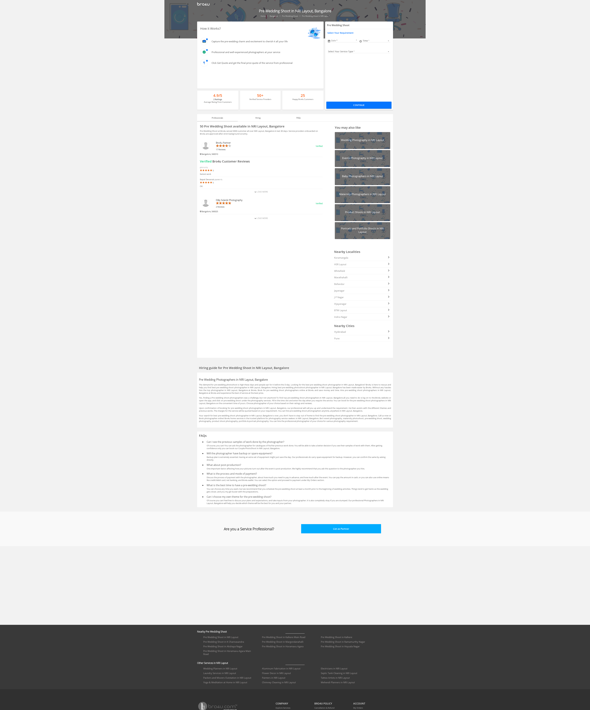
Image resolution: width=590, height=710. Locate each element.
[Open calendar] (356, 40)
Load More (262, 191)
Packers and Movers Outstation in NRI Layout (227, 677)
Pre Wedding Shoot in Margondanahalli (282, 641)
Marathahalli (341, 277)
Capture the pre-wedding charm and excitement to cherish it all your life (250, 41)
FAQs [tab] (298, 118)
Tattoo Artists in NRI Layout (335, 677)
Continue (358, 105)
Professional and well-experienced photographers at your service (246, 52)
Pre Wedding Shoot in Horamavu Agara (282, 646)
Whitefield (339, 270)
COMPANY (282, 703)
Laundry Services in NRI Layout (219, 673)
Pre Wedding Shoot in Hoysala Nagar (340, 646)
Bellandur (339, 284)
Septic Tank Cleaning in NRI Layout (339, 673)
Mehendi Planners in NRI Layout (338, 682)
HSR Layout (340, 264)
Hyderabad (340, 331)
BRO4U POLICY (323, 703)
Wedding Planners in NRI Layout (220, 668)
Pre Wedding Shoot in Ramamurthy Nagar (343, 641)
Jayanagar (339, 290)
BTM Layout (340, 310)
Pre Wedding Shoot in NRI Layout (220, 637)
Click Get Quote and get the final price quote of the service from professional (252, 62)
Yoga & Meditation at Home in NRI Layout (225, 682)
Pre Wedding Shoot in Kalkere (336, 637)
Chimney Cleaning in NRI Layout (279, 682)
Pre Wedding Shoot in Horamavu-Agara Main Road (227, 652)
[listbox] (376, 40)
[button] (344, 40)
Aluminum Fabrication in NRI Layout (281, 668)
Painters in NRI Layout (273, 677)
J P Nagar (339, 297)
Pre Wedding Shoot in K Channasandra (223, 641)
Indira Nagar (340, 316)
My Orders (358, 707)
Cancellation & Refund (324, 707)
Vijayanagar (340, 303)
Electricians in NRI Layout (334, 668)
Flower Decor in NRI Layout (276, 673)
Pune (337, 338)
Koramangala (341, 257)
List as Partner (341, 528)
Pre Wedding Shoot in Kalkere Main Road (283, 637)
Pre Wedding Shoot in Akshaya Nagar (223, 646)
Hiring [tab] (257, 118)
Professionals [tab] (217, 118)
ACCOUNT (359, 703)
